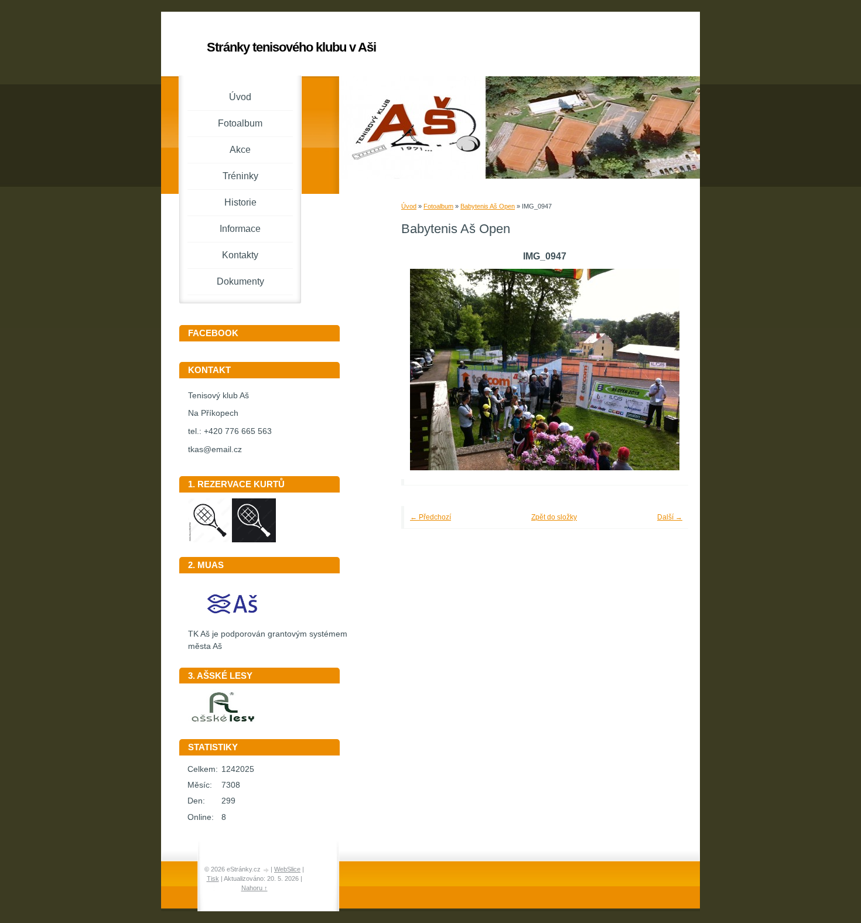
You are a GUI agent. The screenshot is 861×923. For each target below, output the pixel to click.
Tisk (213, 878)
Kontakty (240, 255)
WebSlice (287, 869)
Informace (240, 229)
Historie (240, 202)
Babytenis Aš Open (487, 206)
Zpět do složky (554, 517)
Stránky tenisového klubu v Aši (291, 47)
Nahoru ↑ (254, 887)
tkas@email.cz (215, 449)
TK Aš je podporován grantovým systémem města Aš (267, 640)
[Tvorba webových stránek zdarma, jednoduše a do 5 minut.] (266, 870)
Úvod (408, 206)
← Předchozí (430, 517)
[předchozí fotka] (426, 369)
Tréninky (240, 176)
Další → (669, 517)
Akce (240, 150)
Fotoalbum (438, 206)
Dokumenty (240, 281)
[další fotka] (663, 369)
